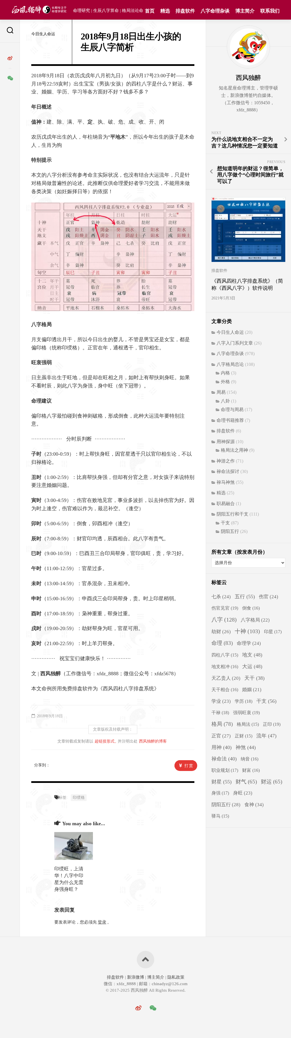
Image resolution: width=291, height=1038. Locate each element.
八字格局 (255, 620)
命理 (222, 643)
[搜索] (10, 31)
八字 (224, 619)
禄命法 (224, 759)
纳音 (249, 758)
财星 (221, 782)
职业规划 (224, 770)
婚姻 (251, 689)
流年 (266, 736)
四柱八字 (224, 655)
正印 (271, 724)
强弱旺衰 (246, 712)
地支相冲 (224, 666)
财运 (271, 782)
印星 (273, 631)
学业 (221, 701)
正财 (243, 735)
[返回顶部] (145, 959)
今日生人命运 (43, 34)
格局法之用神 (234, 450)
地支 (252, 655)
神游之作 (226, 460)
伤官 (268, 596)
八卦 (225, 401)
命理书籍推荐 (230, 420)
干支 (225, 522)
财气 (246, 782)
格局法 (248, 724)
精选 (165, 11)
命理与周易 (232, 409)
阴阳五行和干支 (232, 514)
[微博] (10, 58)
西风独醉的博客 (153, 741)
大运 (252, 666)
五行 (245, 596)
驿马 (220, 816)
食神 (254, 804)
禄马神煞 (226, 482)
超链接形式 (105, 741)
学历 (243, 701)
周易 (221, 392)
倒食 (251, 608)
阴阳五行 (230, 531)
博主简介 (245, 11)
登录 (102, 922)
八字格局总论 (230, 364)
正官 (221, 736)
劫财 (221, 631)
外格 (225, 381)
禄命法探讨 (228, 471)
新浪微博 (135, 977)
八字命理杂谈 (215, 11)
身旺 (242, 793)
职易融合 (226, 503)
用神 (221, 747)
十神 (247, 631)
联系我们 (270, 11)
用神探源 (226, 441)
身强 (220, 793)
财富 (251, 770)
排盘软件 (185, 11)
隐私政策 (175, 977)
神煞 (246, 747)
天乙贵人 (225, 678)
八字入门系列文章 (235, 343)
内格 (225, 372)
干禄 (220, 712)
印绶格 (79, 797)
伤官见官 (224, 608)
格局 (222, 724)
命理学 (249, 643)
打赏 (189, 766)
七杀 (221, 596)
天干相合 (224, 689)
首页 (150, 11)
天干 (254, 678)
